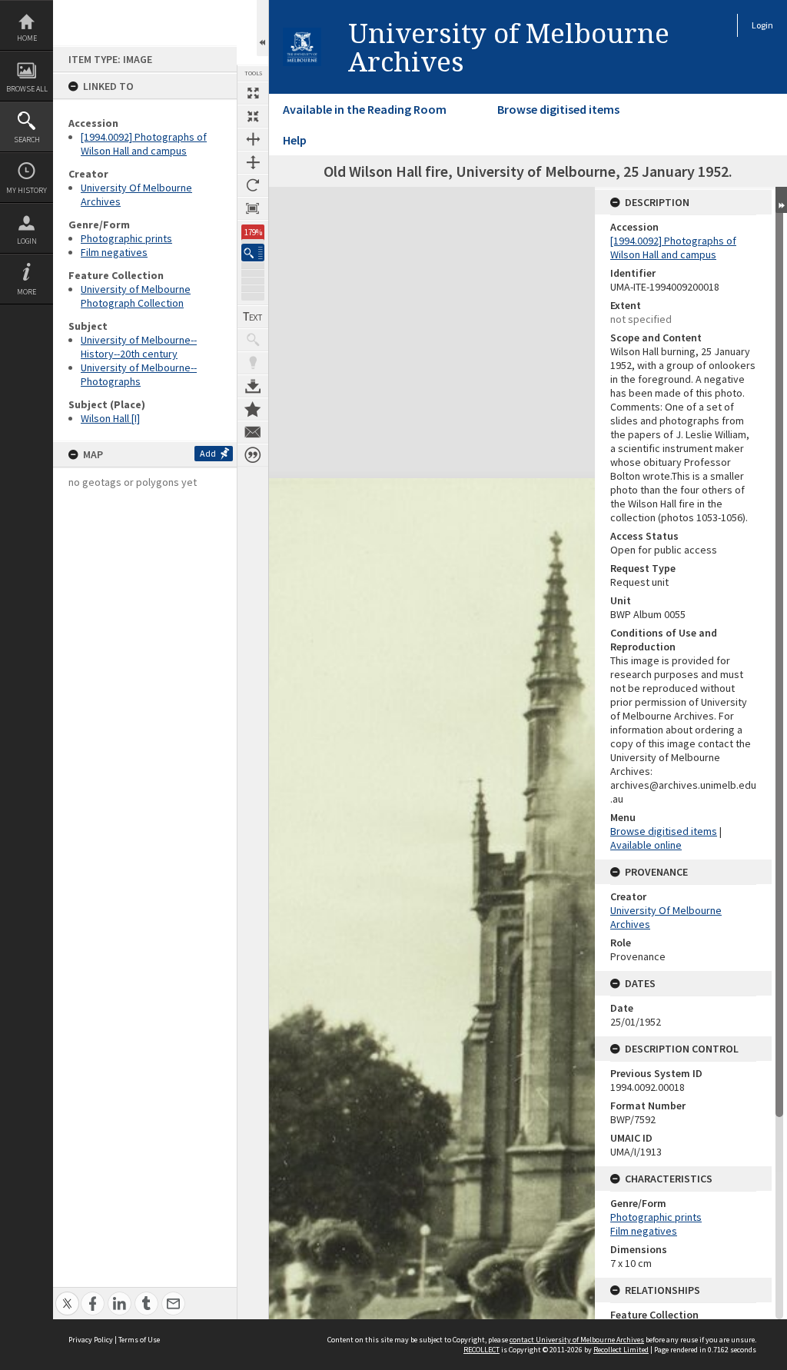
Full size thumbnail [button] (252, 93)
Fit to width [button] (252, 139)
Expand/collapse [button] (781, 200)
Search (27, 140)
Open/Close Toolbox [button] (262, 28)
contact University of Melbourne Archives (577, 1340)
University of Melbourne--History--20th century (139, 347)
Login (27, 241)
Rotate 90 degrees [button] (252, 185)
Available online (646, 845)
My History (26, 190)
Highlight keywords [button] (252, 362)
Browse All (27, 89)
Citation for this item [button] (252, 455)
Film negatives (114, 252)
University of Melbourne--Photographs (139, 374)
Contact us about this (252, 432)
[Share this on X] (67, 1295)
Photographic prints (126, 238)
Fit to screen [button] (252, 116)
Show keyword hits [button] (252, 339)
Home (27, 38)
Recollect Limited (621, 1350)
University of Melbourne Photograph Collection (136, 296)
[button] (252, 252)
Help (295, 140)
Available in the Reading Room (365, 109)
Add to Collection (252, 409)
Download (252, 385)
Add (208, 453)
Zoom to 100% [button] (252, 208)
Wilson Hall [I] (110, 418)
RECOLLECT (481, 1350)
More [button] (26, 292)
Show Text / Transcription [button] (252, 316)
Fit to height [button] (252, 162)
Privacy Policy (90, 1340)
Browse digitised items (558, 109)
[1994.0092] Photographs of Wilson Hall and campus (144, 144)
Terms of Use (139, 1340)
